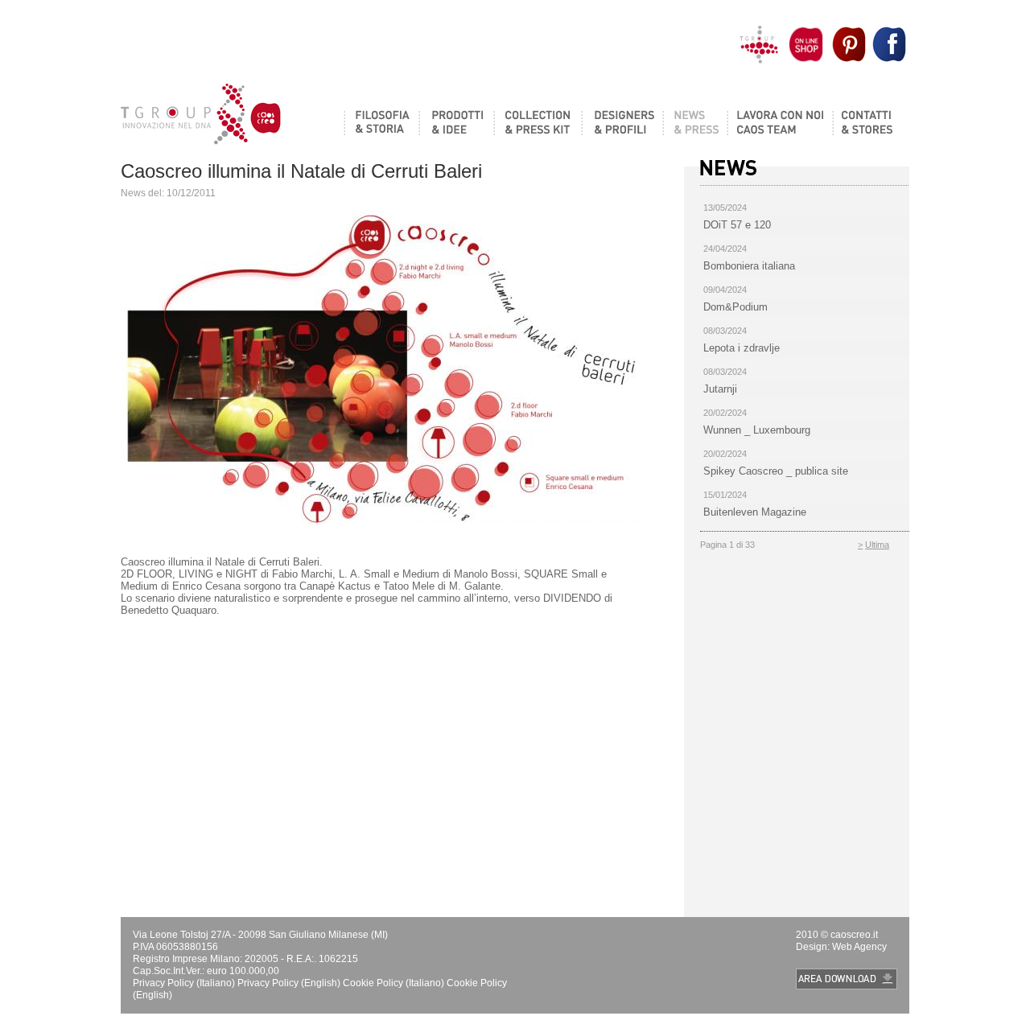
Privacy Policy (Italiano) (184, 982)
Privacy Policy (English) (290, 982)
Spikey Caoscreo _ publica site (775, 471)
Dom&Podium (735, 307)
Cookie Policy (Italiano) (393, 982)
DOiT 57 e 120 (737, 225)
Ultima (877, 544)
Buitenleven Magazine (754, 512)
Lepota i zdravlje (741, 348)
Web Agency (859, 946)
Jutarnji (720, 389)
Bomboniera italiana (749, 266)
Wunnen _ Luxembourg (756, 430)
